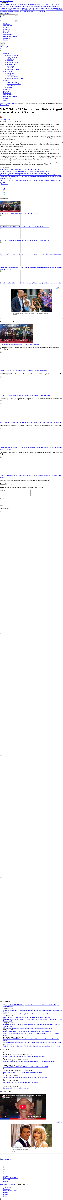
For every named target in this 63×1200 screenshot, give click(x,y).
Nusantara (6, 80)
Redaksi (5, 1176)
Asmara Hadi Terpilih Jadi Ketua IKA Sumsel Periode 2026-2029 (19, 169)
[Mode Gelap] (0, 17)
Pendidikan (6, 89)
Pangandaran (11, 64)
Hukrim (5, 100)
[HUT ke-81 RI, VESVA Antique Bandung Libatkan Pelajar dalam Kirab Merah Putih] (10, 239)
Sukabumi (10, 60)
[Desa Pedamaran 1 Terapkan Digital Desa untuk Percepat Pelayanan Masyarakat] (29, 1014)
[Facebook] (4, 1162)
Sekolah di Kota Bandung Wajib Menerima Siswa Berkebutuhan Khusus (25, 1077)
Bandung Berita (5, 120)
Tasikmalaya (11, 66)
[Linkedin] (4, 1168)
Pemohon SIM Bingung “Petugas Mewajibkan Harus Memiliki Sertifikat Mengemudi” (29, 1061)
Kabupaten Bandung (13, 77)
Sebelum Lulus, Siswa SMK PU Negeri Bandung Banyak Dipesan (22, 1072)
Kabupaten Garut (12, 57)
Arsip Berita (7, 1187)
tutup (2, 43)
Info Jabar (6, 53)
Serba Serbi (7, 93)
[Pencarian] (0, 19)
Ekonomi (6, 91)
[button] (17, 15)
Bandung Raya (7, 71)
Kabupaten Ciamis (12, 62)
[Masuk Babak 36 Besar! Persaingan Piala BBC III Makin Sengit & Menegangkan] (27, 1028)
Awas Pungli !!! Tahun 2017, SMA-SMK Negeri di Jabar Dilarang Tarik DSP (25, 1067)
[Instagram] (4, 1166)
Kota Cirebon (11, 68)
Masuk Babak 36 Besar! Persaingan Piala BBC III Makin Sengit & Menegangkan (24, 10)
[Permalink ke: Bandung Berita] (1, 118)
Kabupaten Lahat (12, 82)
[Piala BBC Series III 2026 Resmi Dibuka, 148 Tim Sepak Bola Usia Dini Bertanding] (10, 225)
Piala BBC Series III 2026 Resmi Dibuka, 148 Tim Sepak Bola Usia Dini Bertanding (24, 171)
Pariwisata (6, 98)
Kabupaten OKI (11, 86)
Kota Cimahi (10, 75)
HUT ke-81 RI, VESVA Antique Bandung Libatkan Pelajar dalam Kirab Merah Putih (25, 173)
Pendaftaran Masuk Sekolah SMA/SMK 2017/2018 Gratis (20, 1083)
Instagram (6, 1189)
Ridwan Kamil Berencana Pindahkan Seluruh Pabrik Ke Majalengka (24, 1056)
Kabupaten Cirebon (13, 69)
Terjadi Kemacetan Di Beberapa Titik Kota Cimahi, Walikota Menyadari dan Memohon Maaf (32, 1046)
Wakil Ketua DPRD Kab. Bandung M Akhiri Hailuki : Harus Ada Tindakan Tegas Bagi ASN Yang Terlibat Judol (31, 7)
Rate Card (6, 1179)
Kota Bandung (11, 73)
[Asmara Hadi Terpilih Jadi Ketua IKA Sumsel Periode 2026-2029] (10, 211)
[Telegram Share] (4, 193)
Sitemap (6, 1181)
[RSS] (4, 1173)
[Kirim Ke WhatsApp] (4, 195)
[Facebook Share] (4, 187)
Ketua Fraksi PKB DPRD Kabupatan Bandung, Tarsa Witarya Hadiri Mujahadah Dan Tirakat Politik (31, 11)
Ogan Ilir (9, 87)
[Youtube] (4, 1170)
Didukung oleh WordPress (8, 1184)
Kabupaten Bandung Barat (15, 78)
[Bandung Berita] (5, 13)
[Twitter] (4, 1164)
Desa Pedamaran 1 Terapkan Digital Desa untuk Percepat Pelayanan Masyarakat (31, 6)
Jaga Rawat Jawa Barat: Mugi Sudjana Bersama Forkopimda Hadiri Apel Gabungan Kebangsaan (30, 175)
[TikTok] (4, 1171)
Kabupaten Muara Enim (14, 84)
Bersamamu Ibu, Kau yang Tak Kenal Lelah (16, 1088)
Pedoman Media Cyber (10, 1178)
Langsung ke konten (6, 1)
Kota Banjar (10, 59)
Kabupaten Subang (13, 55)
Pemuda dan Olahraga (10, 96)
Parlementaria (7, 94)
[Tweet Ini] (4, 189)
